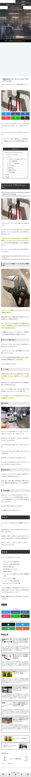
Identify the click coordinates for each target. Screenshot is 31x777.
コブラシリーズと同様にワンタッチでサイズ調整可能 (17, 160)
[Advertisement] (15, 59)
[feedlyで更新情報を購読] (8, 628)
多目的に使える (12, 170)
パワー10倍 (11, 165)
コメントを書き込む (15, 758)
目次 (13, 149)
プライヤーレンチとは (12, 154)
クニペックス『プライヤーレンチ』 (14, 152)
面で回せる (11, 167)
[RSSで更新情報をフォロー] (22, 628)
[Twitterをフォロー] (22, 624)
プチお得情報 (12, 172)
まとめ (7, 176)
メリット (9, 156)
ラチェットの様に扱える (14, 163)
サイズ (7, 174)
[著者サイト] (8, 624)
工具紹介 (4, 604)
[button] (28, 383)
